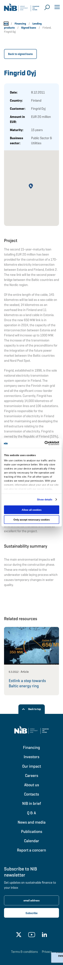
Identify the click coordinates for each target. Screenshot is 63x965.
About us (31, 784)
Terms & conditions (24, 951)
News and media (32, 822)
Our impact (31, 766)
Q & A (31, 812)
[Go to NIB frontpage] (21, 8)
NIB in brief (31, 803)
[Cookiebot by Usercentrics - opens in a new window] (45, 443)
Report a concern (31, 850)
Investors (31, 756)
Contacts (31, 794)
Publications (31, 831)
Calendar (31, 840)
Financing (31, 747)
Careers (31, 775)
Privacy (47, 951)
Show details (44, 499)
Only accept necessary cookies (31, 519)
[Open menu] (57, 7)
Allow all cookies (31, 509)
